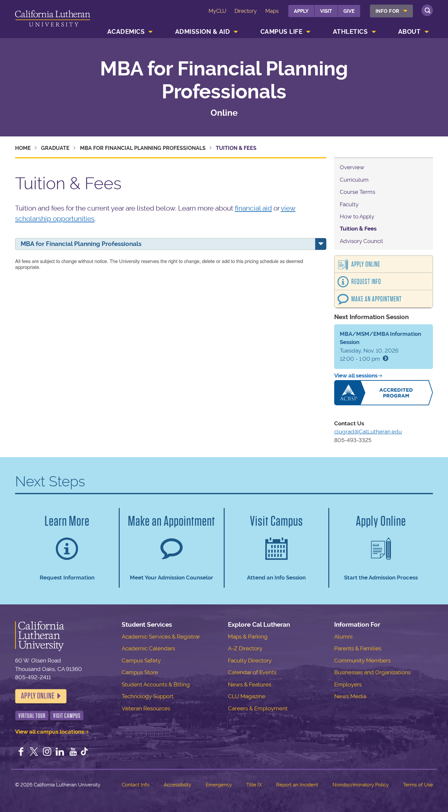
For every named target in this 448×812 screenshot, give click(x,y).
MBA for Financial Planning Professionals (224, 80)
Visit (326, 11)
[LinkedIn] (60, 752)
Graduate (55, 148)
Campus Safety (141, 660)
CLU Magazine (246, 696)
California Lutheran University (52, 20)
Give (349, 11)
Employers (348, 684)
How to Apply (357, 216)
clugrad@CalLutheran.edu (368, 431)
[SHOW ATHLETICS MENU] (374, 32)
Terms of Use (418, 785)
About (409, 31)
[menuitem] (391, 11)
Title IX (254, 785)
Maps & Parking (248, 636)
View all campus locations (49, 731)
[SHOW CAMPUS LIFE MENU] (308, 32)
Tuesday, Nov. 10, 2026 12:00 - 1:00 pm (380, 346)
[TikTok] (84, 752)
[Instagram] (47, 752)
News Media (350, 696)
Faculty (349, 204)
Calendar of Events (252, 672)
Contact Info (136, 785)
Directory (245, 11)
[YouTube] (73, 752)
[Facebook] (21, 752)
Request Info (366, 282)
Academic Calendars (148, 648)
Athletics (350, 31)
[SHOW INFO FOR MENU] (405, 11)
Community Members (362, 660)
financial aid (253, 208)
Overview (352, 167)
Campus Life (281, 31)
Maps (272, 11)
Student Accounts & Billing (156, 684)
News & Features (249, 684)
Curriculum (354, 179)
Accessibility (177, 785)
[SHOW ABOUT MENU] (426, 32)
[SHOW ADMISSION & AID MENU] (236, 32)
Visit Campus (67, 715)
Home (23, 148)
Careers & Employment (258, 708)
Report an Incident (297, 785)
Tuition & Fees (358, 228)
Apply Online (365, 264)
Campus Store (140, 672)
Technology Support (147, 696)
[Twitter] (34, 752)
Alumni (343, 636)
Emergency (219, 785)
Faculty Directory (250, 660)
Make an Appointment (376, 299)
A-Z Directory (245, 648)
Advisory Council (361, 241)
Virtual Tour (32, 715)
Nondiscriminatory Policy (361, 785)
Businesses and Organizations (372, 672)
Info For (387, 11)
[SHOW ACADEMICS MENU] (151, 32)
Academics (126, 31)
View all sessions (355, 375)
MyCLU (217, 11)
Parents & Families (357, 648)
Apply (301, 11)
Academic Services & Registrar (161, 636)
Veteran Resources (146, 708)
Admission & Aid (202, 31)
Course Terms (357, 192)
